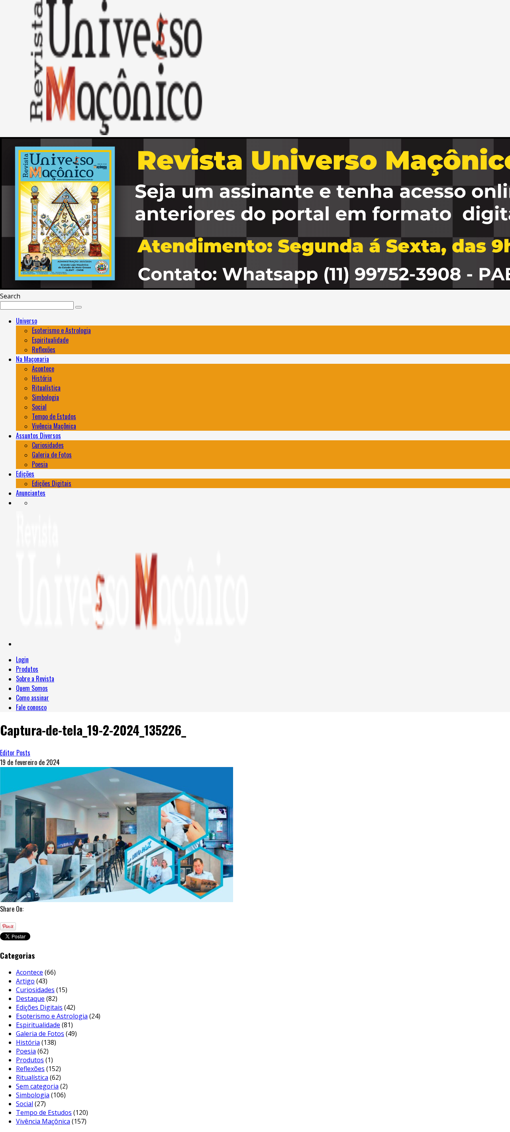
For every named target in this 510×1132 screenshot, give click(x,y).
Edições (25, 474)
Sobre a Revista (35, 678)
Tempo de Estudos (54, 416)
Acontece (43, 368)
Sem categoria (37, 1086)
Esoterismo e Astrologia (61, 330)
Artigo (25, 981)
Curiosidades (48, 445)
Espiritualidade (50, 340)
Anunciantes (30, 493)
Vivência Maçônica (54, 426)
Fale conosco (31, 707)
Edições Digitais (51, 483)
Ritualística (46, 387)
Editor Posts (15, 752)
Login (22, 659)
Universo (26, 321)
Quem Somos (32, 688)
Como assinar (32, 697)
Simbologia (45, 397)
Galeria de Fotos (52, 454)
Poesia (40, 464)
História (42, 378)
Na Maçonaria (32, 359)
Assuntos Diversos (38, 435)
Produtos (27, 669)
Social (39, 407)
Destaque (30, 998)
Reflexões (43, 349)
